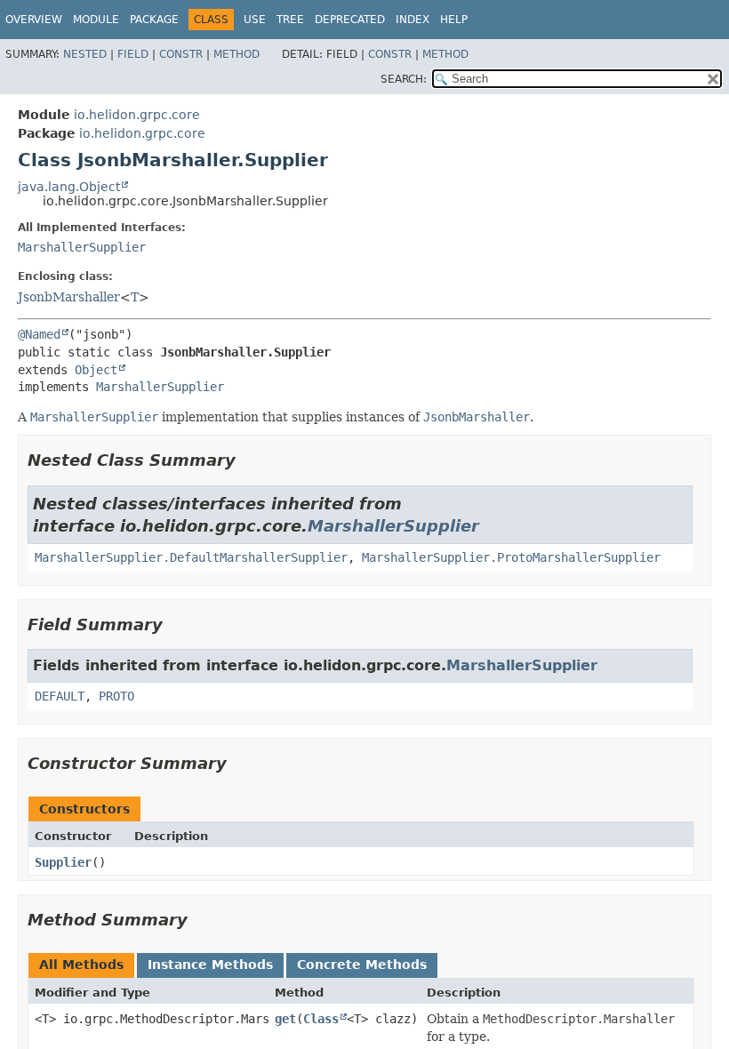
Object (96, 370)
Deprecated (350, 19)
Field (132, 54)
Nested (85, 54)
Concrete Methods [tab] (362, 964)
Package (154, 19)
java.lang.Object (69, 187)
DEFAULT (59, 696)
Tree (290, 19)
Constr (181, 54)
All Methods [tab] (81, 964)
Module (96, 19)
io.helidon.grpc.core (137, 115)
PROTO (116, 696)
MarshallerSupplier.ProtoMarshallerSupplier (511, 557)
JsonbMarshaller (69, 297)
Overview (33, 19)
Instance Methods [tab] (210, 964)
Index (412, 19)
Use (255, 19)
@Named (39, 334)
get (285, 1019)
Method (236, 54)
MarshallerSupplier (82, 247)
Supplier (63, 862)
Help (454, 19)
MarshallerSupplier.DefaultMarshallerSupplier (191, 557)
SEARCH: (404, 79)
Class (321, 1019)
